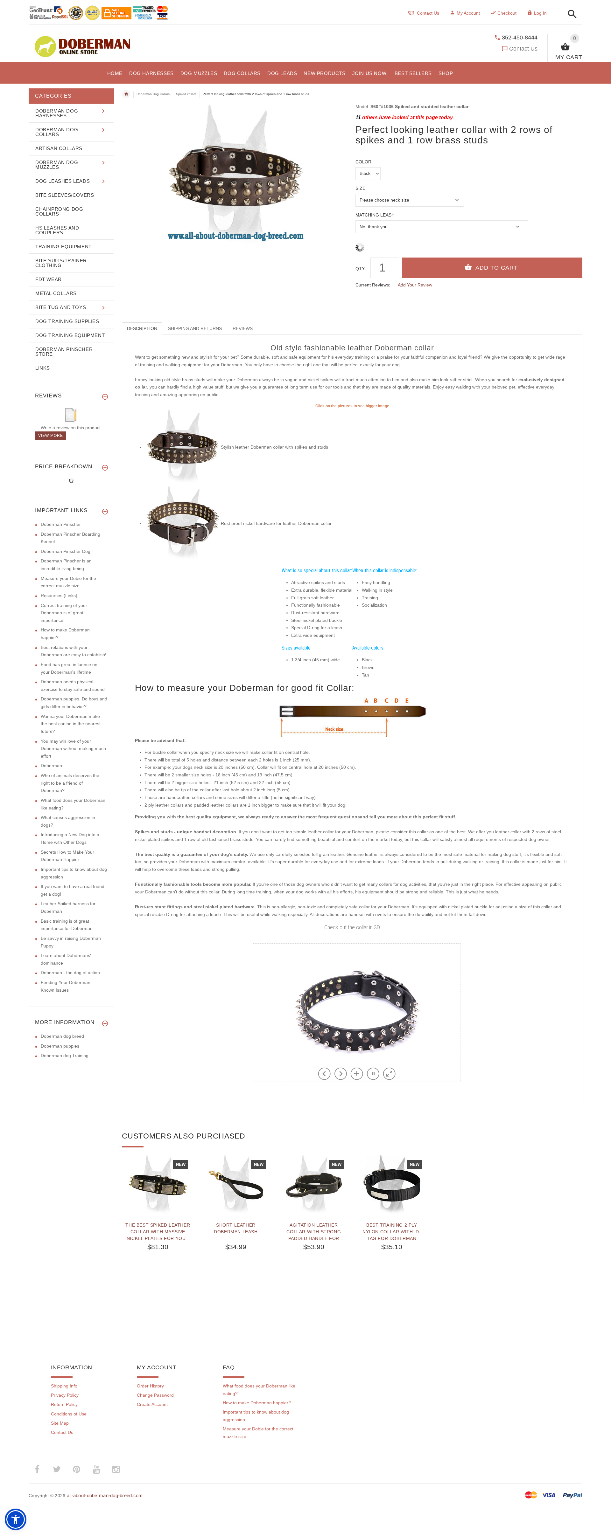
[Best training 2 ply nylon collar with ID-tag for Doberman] (391, 1185)
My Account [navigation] (468, 13)
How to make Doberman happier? (257, 1402)
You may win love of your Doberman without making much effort (73, 749)
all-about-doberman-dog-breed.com (105, 1495)
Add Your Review (415, 284)
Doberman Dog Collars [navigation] (153, 94)
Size (360, 188)
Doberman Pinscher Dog (65, 551)
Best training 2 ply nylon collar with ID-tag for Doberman (391, 1231)
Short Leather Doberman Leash (235, 1228)
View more (50, 435)
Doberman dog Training (64, 1055)
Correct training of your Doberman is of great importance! (64, 613)
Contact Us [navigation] (428, 13)
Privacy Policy (65, 1395)
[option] (158, 1234)
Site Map (60, 1423)
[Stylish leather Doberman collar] (182, 447)
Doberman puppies (60, 1046)
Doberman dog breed (62, 1036)
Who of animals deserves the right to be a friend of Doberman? (70, 783)
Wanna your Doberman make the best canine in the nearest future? (71, 724)
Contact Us (523, 48)
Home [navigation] (126, 94)
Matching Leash (375, 214)
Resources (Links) (59, 595)
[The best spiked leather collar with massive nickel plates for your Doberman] (157, 1185)
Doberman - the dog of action (70, 972)
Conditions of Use (69, 1413)
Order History (150, 1385)
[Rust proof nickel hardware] (182, 523)
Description (142, 328)
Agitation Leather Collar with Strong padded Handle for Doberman (313, 1231)
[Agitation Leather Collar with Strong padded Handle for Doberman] (313, 1185)
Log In (540, 13)
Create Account (152, 1404)
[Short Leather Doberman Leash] (235, 1185)
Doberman (51, 765)
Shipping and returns (195, 328)
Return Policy (64, 1404)
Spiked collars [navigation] (186, 94)
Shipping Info (64, 1385)
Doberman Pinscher (61, 524)
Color (363, 161)
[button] (570, 14)
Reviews (243, 328)
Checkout (506, 13)
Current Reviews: (372, 284)
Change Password (155, 1395)
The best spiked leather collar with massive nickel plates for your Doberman (157, 1231)
